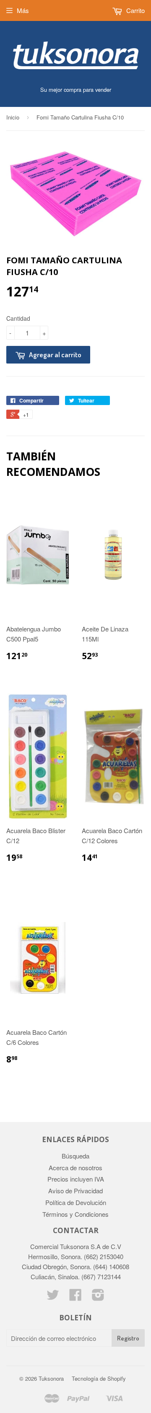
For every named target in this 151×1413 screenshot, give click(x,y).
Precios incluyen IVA (75, 1178)
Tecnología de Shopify (99, 1378)
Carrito (135, 10)
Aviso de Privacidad (75, 1190)
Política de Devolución (75, 1202)
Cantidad (18, 318)
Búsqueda (75, 1155)
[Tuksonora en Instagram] (98, 1297)
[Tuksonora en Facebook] (75, 1297)
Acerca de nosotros (75, 1167)
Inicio (12, 117)
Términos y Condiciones (75, 1214)
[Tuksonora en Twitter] (53, 1297)
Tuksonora (51, 1378)
